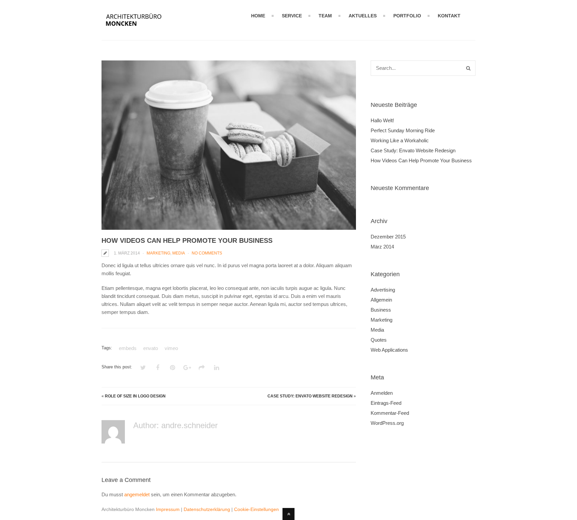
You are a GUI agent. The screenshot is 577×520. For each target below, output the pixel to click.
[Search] (468, 68)
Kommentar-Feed (390, 413)
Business (381, 310)
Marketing (158, 253)
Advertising (383, 290)
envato (150, 348)
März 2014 (382, 246)
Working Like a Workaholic (400, 140)
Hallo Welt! (382, 120)
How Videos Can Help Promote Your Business (421, 160)
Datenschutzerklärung (207, 509)
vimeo (171, 348)
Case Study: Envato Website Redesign (310, 396)
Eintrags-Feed (386, 403)
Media (178, 253)
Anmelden (382, 393)
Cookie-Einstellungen (256, 509)
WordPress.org (387, 423)
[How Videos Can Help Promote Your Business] (229, 145)
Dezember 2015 (388, 236)
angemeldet (137, 494)
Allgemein (381, 300)
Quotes (379, 340)
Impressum (168, 509)
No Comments (207, 253)
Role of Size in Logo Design (135, 396)
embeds (128, 348)
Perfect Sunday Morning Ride (403, 130)
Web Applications (389, 350)
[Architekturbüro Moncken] (142, 27)
